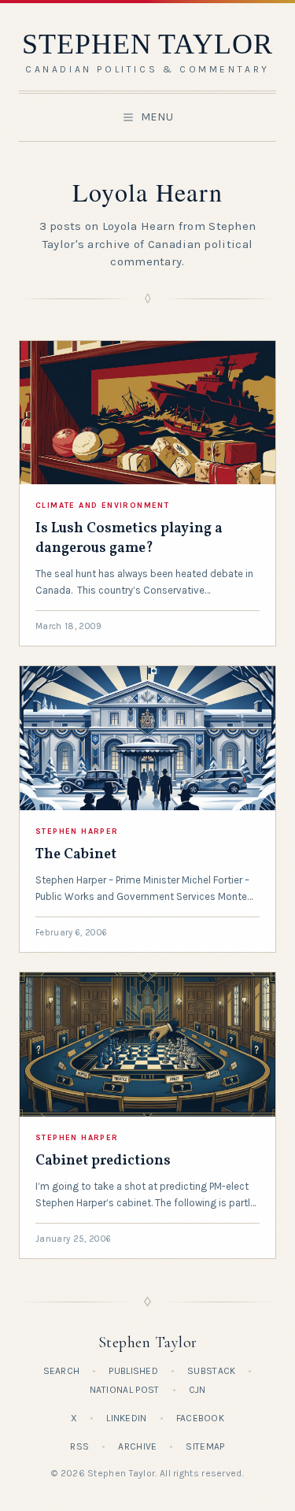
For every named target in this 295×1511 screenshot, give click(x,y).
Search (61, 1370)
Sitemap (205, 1446)
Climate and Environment (102, 505)
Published (133, 1370)
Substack (211, 1370)
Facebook (200, 1418)
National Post (125, 1389)
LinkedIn (126, 1418)
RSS (79, 1446)
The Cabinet (75, 855)
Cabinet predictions (103, 1161)
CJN (197, 1389)
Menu (157, 117)
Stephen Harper (77, 831)
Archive (137, 1446)
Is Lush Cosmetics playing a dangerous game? (129, 538)
